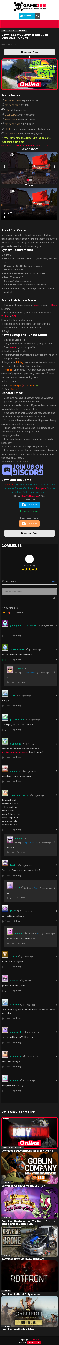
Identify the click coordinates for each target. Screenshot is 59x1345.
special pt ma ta (31, 843)
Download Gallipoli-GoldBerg (18, 1329)
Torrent (35, 305)
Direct (54, 305)
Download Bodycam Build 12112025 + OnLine (27, 1150)
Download (33, 505)
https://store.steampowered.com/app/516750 (24, 145)
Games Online (8, 1147)
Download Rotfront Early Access (20, 1294)
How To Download (30, 496)
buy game (41, 488)
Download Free (29, 533)
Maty (38, 934)
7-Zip (14, 316)
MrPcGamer (34, 1342)
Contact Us (28, 16)
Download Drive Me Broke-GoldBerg (22, 1259)
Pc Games (18, 1147)
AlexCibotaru (30, 673)
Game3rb (35, 1339)
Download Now (29, 52)
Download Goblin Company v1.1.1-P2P (23, 1186)
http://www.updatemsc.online (15, 752)
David (36, 888)
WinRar (4, 316)
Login (54, 581)
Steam (12, 347)
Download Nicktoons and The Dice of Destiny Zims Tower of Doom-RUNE (28, 1222)
